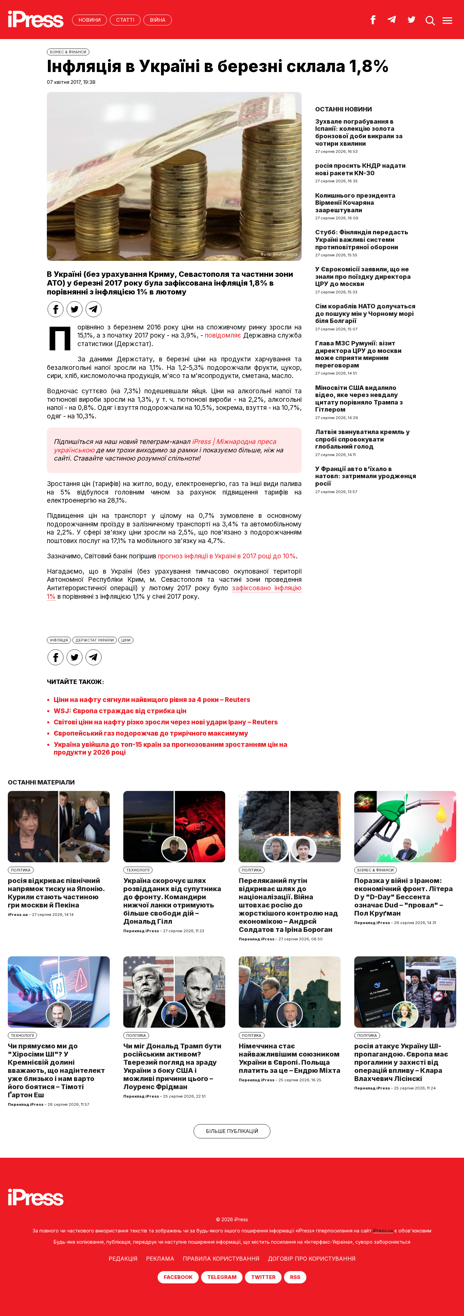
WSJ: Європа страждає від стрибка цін (120, 711)
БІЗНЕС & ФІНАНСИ (68, 52)
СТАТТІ (125, 20)
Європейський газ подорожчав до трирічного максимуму (151, 733)
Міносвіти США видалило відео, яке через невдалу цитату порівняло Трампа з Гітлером (359, 398)
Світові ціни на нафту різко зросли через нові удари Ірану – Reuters (166, 722)
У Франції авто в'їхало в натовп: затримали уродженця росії (365, 476)
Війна (157, 20)
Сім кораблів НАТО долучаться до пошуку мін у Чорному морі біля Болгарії (365, 313)
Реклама (160, 1258)
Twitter (263, 1277)
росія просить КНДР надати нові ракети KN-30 (360, 169)
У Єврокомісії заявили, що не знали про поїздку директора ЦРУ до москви (363, 276)
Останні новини (343, 109)
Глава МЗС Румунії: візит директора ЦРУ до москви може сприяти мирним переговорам (358, 354)
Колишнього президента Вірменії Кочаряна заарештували (355, 203)
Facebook (178, 1277)
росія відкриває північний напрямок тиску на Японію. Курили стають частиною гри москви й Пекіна (56, 893)
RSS (295, 1277)
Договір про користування (312, 1258)
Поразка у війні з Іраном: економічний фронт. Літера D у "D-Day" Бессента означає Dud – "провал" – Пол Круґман (403, 897)
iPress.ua (383, 1230)
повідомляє (223, 335)
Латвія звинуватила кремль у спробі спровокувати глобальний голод (362, 439)
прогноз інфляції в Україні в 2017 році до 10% (226, 556)
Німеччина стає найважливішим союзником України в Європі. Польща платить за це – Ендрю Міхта (289, 1058)
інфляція (59, 640)
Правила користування (221, 1258)
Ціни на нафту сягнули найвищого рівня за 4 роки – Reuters (152, 700)
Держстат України (94, 640)
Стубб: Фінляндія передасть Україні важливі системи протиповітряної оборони (361, 239)
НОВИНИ (89, 20)
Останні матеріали (41, 782)
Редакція (123, 1258)
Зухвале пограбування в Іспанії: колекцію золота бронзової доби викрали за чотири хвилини (359, 132)
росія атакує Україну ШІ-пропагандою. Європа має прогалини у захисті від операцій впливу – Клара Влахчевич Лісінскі (401, 1062)
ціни (125, 640)
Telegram (221, 1277)
